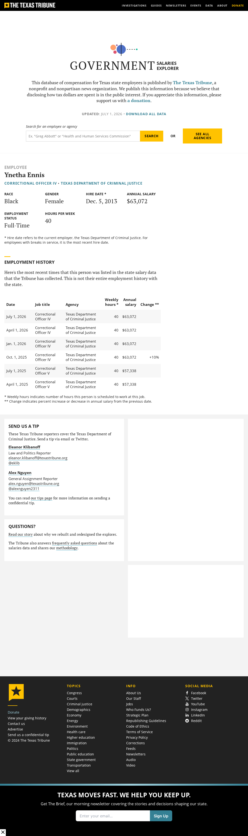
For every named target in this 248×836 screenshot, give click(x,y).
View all (73, 770)
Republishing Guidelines (146, 720)
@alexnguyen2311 (23, 488)
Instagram (199, 709)
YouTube (198, 704)
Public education (80, 754)
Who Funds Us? (138, 709)
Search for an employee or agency (51, 126)
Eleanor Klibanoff (24, 446)
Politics (72, 748)
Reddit (196, 720)
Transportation (79, 765)
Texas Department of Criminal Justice (101, 183)
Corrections (135, 743)
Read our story (20, 534)
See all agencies (202, 136)
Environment (77, 726)
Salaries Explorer (168, 65)
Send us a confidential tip (28, 734)
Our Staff (133, 698)
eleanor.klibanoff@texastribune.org (37, 457)
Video (130, 765)
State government (81, 759)
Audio (131, 759)
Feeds (131, 748)
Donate (13, 712)
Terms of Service (139, 732)
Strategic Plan (137, 715)
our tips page (41, 498)
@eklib (14, 462)
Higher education (81, 737)
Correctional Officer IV (30, 183)
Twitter (196, 698)
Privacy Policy (137, 737)
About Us (133, 693)
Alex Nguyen (19, 472)
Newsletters (136, 754)
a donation (138, 100)
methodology (67, 548)
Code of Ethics (137, 726)
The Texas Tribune (192, 82)
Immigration (77, 743)
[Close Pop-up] (3, 832)
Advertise (15, 729)
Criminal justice (79, 704)
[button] (124, 810)
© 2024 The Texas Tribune (29, 740)
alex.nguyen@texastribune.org (33, 483)
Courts (72, 698)
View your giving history (27, 718)
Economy (74, 715)
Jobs (129, 704)
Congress (74, 693)
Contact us (16, 723)
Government (112, 65)
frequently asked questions (74, 543)
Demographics (78, 709)
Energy (72, 720)
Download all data (146, 114)
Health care (76, 732)
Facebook (198, 693)
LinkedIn (198, 715)
